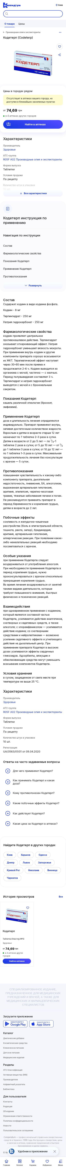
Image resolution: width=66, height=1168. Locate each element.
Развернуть (35, 285)
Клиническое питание (13, 1048)
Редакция (7, 1106)
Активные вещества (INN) (15, 1075)
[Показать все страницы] (60, 32)
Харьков (25, 854)
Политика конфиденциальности (18, 1121)
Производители (10, 1079)
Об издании (8, 1111)
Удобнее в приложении (33, 1151)
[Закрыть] (54, 1151)
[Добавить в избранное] (59, 46)
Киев (9, 854)
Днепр (10, 862)
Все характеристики (35, 193)
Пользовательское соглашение (18, 1130)
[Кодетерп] (17, 916)
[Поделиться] (59, 55)
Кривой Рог (13, 870)
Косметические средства (15, 1043)
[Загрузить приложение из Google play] (15, 1023)
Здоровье (9, 149)
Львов (26, 862)
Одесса (43, 854)
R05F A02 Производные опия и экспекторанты (32, 159)
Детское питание (11, 1052)
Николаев (33, 870)
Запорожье (44, 862)
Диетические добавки (13, 1038)
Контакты (7, 1101)
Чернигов (12, 878)
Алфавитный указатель (14, 1084)
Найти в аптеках (35, 124)
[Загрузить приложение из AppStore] (41, 1023)
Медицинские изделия (13, 1057)
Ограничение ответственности (17, 1116)
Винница (52, 870)
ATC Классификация (12, 1070)
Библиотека (8, 1089)
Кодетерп (9, 931)
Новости (7, 1125)
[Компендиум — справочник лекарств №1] (12, 5)
